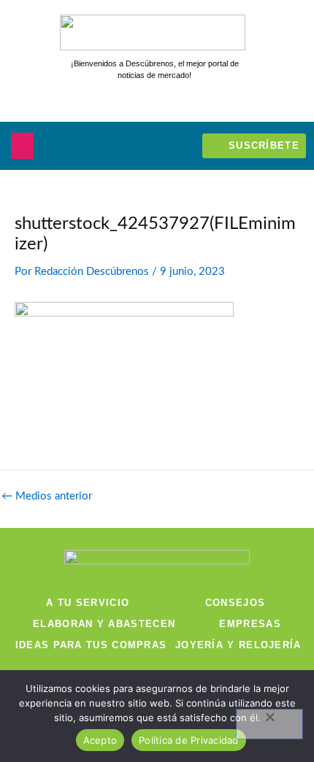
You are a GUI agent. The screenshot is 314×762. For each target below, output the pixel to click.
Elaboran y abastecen (104, 623)
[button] (22, 146)
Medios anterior (46, 496)
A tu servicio (87, 602)
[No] (269, 724)
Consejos (235, 602)
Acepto (100, 740)
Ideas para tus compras (91, 644)
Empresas (249, 623)
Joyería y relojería (238, 644)
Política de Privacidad (189, 740)
